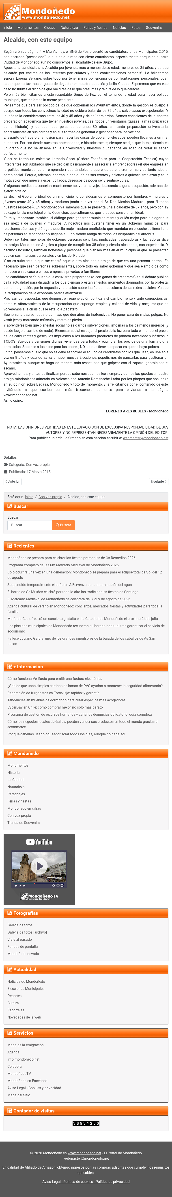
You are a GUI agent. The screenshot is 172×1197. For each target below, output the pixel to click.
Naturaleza (69, 27)
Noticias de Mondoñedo (26, 981)
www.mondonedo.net (84, 1153)
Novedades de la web (24, 1017)
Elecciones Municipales (25, 989)
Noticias (119, 27)
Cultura (13, 1003)
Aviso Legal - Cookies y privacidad (34, 1088)
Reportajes (15, 1010)
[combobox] (29, 525)
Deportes (14, 996)
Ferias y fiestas (95, 27)
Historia (13, 772)
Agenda (13, 1052)
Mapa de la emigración (25, 1045)
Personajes (16, 794)
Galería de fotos (19, 925)
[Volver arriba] (164, 1188)
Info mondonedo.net (23, 1059)
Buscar (12, 517)
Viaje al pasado (19, 939)
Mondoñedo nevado (23, 954)
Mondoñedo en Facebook (27, 1081)
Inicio (7, 27)
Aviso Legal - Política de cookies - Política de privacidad (86, 1182)
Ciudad (49, 27)
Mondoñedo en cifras (24, 808)
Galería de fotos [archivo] (27, 932)
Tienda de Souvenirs (23, 823)
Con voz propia (19, 815)
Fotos (135, 27)
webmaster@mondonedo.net (145, 438)
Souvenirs (154, 27)
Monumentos (28, 27)
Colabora (14, 1066)
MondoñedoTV (19, 1074)
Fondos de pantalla (22, 946)
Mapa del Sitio (18, 1095)
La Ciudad (15, 780)
